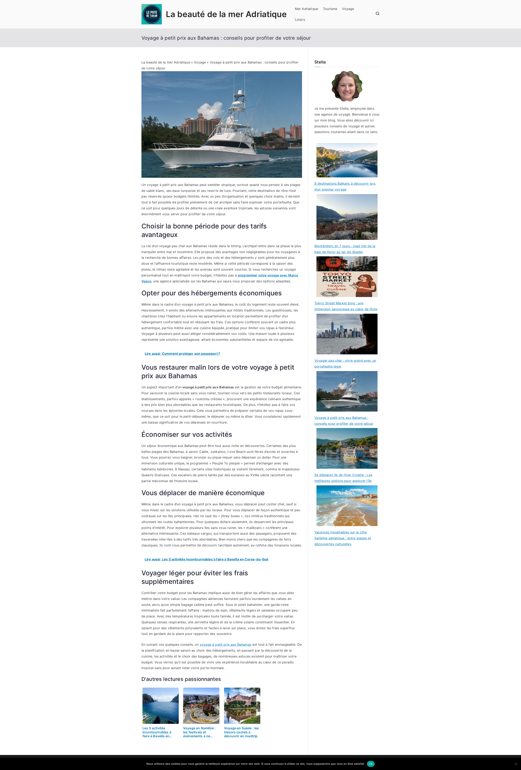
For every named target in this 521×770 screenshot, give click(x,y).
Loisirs (300, 19)
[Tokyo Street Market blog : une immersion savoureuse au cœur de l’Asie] (347, 276)
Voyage (348, 9)
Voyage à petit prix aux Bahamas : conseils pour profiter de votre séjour (343, 421)
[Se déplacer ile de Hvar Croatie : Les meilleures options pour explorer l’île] (347, 448)
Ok (371, 763)
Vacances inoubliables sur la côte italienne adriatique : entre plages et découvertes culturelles (342, 538)
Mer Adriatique (306, 9)
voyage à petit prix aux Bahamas (225, 644)
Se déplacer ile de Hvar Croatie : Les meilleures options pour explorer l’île (343, 478)
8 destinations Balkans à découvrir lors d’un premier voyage (344, 186)
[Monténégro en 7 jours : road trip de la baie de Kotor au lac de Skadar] (347, 217)
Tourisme (330, 9)
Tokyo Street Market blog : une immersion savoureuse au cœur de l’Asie (345, 306)
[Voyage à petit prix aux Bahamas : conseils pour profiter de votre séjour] (347, 391)
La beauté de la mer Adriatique (226, 14)
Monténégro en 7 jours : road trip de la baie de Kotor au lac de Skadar (344, 249)
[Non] (516, 764)
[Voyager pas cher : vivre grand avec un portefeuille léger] (347, 334)
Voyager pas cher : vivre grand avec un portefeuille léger (345, 363)
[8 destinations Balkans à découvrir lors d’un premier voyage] (347, 160)
